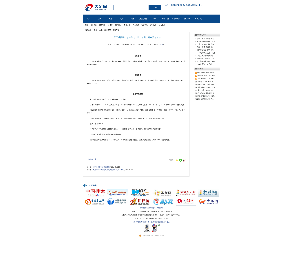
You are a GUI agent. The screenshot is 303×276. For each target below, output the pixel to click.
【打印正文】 (92, 159)
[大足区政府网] (185, 189)
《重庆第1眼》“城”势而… (206, 44)
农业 (154, 19)
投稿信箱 (160, 208)
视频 (121, 19)
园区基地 (118, 25)
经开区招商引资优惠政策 (101, 167)
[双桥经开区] (208, 189)
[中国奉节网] (117, 198)
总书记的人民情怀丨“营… (206, 58)
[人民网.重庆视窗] (117, 189)
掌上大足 (198, 19)
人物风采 (162, 25)
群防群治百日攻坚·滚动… (206, 50)
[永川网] (163, 198)
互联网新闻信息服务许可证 (160, 222)
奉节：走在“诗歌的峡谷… (206, 39)
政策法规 (144, 25)
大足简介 (152, 208)
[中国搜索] (95, 189)
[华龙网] (163, 189)
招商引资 (102, 25)
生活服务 (176, 19)
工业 (132, 19)
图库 (110, 19)
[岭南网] (208, 198)
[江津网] (140, 198)
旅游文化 (143, 19)
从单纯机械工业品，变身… (207, 53)
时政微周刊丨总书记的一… (207, 64)
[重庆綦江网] (95, 198)
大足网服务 (144, 208)
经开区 (110, 25)
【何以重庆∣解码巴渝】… (206, 56)
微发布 (187, 19)
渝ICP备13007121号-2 (141, 222)
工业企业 (127, 25)
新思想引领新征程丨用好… (207, 61)
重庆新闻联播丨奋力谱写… (207, 41)
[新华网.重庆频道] (140, 189)
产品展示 (136, 25)
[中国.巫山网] (185, 198)
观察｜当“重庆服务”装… (205, 47)
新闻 (99, 19)
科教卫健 (165, 19)
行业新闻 (93, 25)
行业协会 (153, 25)
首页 (88, 19)
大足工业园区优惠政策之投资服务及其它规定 (108, 170)
